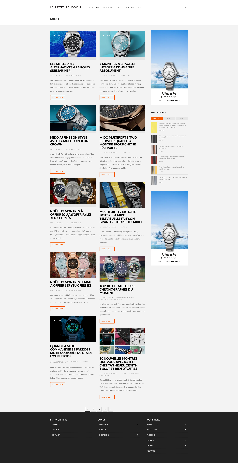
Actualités (76, 149)
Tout (181, 118)
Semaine (157, 118)
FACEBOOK (151, 435)
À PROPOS (55, 424)
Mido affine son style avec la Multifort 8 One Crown (70, 141)
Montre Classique (79, 361)
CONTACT (55, 435)
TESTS (119, 7)
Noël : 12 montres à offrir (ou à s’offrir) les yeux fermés (70, 214)
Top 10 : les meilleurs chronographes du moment (117, 289)
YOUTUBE (151, 451)
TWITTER (150, 440)
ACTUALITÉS (94, 7)
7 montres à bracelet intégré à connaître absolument (118, 67)
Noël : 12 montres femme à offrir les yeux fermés (70, 283)
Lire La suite (57, 97)
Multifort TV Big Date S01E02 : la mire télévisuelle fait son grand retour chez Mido (121, 217)
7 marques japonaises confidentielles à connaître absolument (173, 158)
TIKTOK (150, 446)
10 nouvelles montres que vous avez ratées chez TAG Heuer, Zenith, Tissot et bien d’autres (119, 364)
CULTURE (130, 7)
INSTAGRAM (152, 430)
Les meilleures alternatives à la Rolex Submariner (70, 67)
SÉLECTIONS (108, 7)
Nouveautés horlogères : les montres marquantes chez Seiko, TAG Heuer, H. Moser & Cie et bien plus (173, 125)
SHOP (140, 7)
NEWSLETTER (152, 424)
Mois (169, 118)
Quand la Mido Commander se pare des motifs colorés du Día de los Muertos (71, 351)
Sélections (76, 75)
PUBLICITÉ (55, 430)
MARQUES (103, 424)
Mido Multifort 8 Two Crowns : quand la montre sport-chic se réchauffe (118, 143)
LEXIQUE (102, 430)
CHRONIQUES (64, 363)
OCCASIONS (104, 435)
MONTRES (118, 299)
